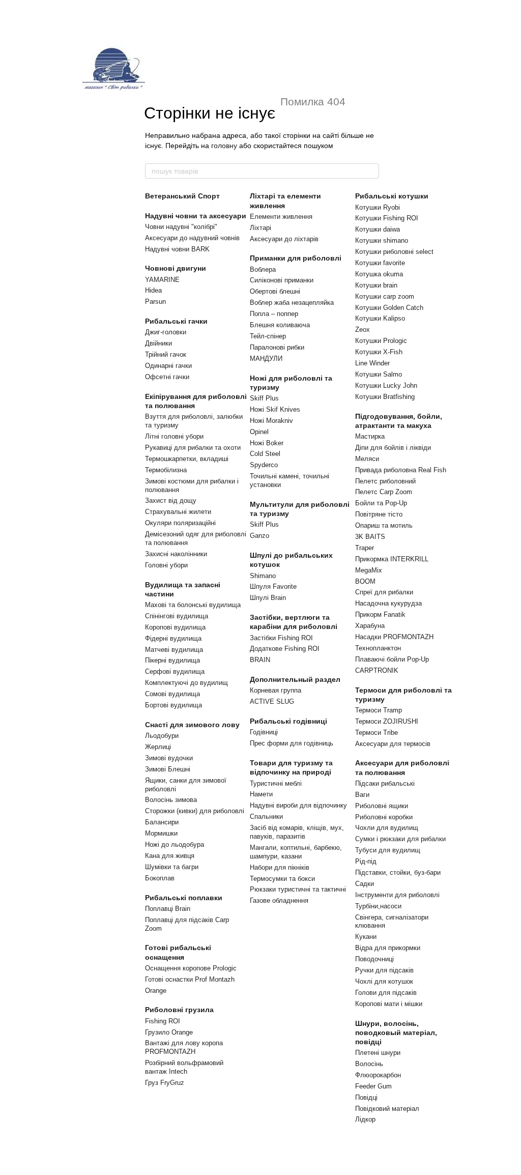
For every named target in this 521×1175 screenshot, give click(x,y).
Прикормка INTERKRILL (391, 559)
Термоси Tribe (376, 732)
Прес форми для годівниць (291, 743)
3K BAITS (370, 536)
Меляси (367, 459)
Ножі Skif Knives (275, 409)
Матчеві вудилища (174, 649)
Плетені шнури (377, 1052)
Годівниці (264, 732)
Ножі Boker (266, 443)
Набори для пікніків (279, 867)
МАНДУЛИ (266, 358)
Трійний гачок (165, 354)
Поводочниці (374, 959)
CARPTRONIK (376, 670)
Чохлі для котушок (384, 981)
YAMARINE (162, 279)
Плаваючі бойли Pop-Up (392, 659)
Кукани (366, 936)
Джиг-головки (165, 332)
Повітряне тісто (378, 514)
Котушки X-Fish (378, 352)
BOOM (365, 581)
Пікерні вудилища (172, 660)
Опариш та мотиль (384, 525)
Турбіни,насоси (378, 906)
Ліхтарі (260, 228)
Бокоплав (160, 878)
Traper (364, 548)
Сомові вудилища (172, 694)
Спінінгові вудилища (176, 616)
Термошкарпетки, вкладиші (186, 459)
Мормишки (161, 833)
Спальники (266, 816)
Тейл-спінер (268, 336)
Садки (364, 883)
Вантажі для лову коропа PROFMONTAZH (184, 1047)
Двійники (158, 343)
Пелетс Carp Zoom (383, 492)
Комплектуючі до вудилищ (186, 682)
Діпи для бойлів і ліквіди (393, 447)
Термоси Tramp (378, 710)
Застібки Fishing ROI (281, 638)
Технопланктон (378, 648)
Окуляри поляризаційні (180, 523)
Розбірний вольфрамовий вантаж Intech (184, 1067)
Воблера (263, 269)
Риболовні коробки (384, 817)
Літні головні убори (174, 436)
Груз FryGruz (164, 1082)
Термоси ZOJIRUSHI (386, 721)
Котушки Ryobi (377, 207)
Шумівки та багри (171, 867)
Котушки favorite (380, 263)
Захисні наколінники (176, 554)
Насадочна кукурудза (388, 603)
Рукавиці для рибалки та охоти (193, 447)
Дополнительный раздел (295, 679)
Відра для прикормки (387, 948)
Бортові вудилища (173, 705)
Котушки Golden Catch (389, 307)
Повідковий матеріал (387, 1108)
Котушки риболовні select (394, 251)
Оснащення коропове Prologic (191, 968)
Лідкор (365, 1119)
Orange (155, 990)
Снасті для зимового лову (192, 725)
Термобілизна (166, 470)
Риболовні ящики (381, 806)
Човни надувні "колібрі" (181, 227)
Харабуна (370, 625)
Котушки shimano (381, 240)
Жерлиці (158, 747)
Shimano (263, 576)
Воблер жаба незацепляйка (292, 302)
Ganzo (259, 535)
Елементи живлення (281, 216)
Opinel (259, 432)
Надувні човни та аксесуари (195, 216)
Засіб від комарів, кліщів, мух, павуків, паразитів (297, 832)
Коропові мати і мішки (388, 1004)
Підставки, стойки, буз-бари (398, 872)
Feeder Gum (373, 1086)
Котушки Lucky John (386, 385)
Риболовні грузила (179, 1010)
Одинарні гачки (168, 365)
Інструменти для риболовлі (397, 895)
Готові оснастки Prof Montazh (190, 979)
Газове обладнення (279, 900)
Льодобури (162, 735)
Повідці (366, 1097)
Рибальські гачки (176, 321)
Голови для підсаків (386, 992)
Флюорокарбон (378, 1075)
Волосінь (369, 1064)
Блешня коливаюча (280, 325)
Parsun (155, 301)
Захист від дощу (170, 500)
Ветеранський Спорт (182, 196)
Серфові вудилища (175, 671)
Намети (261, 794)
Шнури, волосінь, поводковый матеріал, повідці (396, 1032)
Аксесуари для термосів (392, 744)
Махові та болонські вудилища (193, 605)
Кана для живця (169, 855)
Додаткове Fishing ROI (285, 648)
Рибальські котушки (391, 196)
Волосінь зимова (171, 800)
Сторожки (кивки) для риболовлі (194, 811)
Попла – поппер (274, 314)
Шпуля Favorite (273, 586)
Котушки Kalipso (380, 318)
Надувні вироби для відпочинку (298, 805)
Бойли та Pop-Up (381, 503)
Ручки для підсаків (384, 970)
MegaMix (368, 570)
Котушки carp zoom (384, 296)
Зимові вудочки (169, 758)
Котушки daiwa (377, 229)
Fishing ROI (162, 1021)
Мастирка (370, 436)
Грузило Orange (169, 1032)
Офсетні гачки (167, 377)
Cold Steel (265, 453)
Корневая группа (275, 690)
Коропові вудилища (175, 627)
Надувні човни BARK (177, 249)
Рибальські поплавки (183, 898)
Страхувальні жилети (178, 511)
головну (224, 145)
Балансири (162, 822)
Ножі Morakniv (271, 420)
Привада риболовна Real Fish (400, 470)
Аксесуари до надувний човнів (192, 238)
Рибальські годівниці (288, 721)
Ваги (362, 794)
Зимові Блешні (167, 769)
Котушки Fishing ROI (386, 218)
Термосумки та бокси (282, 878)
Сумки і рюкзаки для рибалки (400, 839)
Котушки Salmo (378, 374)
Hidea (153, 290)
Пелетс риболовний (385, 481)
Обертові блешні (275, 291)
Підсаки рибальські (385, 783)
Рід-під (366, 861)
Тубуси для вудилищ (387, 850)
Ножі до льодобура (174, 844)
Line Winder (372, 363)
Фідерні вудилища (173, 638)
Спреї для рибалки (384, 592)
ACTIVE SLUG (272, 701)
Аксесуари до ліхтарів (284, 239)
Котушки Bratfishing (385, 396)
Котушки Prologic (381, 341)
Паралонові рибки (277, 347)
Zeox (362, 329)
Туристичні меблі (276, 783)
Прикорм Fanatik (380, 614)
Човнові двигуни (175, 268)
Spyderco (264, 465)
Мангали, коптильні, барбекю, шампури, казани (296, 852)
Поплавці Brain (167, 908)
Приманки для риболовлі (295, 258)
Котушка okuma (379, 274)
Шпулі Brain (268, 597)
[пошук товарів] (371, 171)
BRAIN (260, 660)
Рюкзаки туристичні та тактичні (298, 889)
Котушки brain (376, 285)
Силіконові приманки (281, 280)
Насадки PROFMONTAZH (394, 637)
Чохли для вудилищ (386, 828)
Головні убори (166, 565)
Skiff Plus (264, 398)
